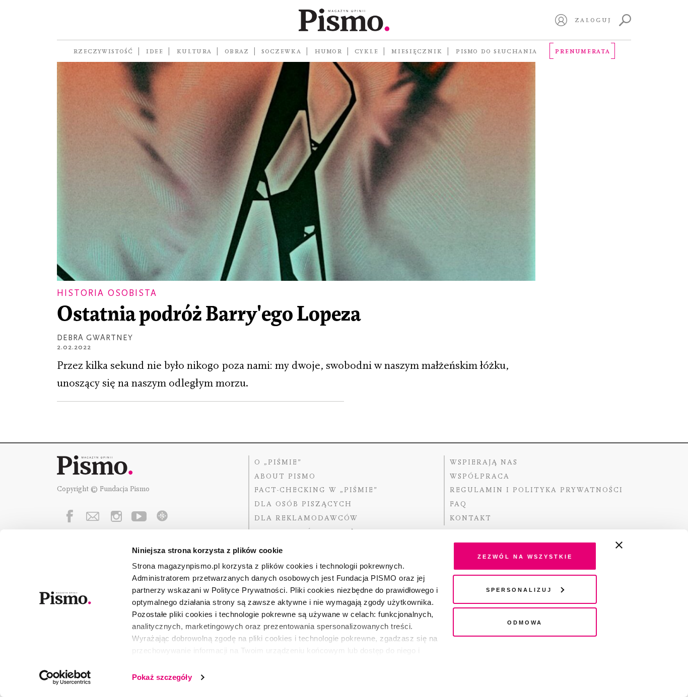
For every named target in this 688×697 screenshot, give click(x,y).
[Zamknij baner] (645, 545)
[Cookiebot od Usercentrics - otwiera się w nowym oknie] (65, 677)
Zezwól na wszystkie (525, 556)
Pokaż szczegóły (162, 677)
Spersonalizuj (519, 589)
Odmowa (524, 621)
